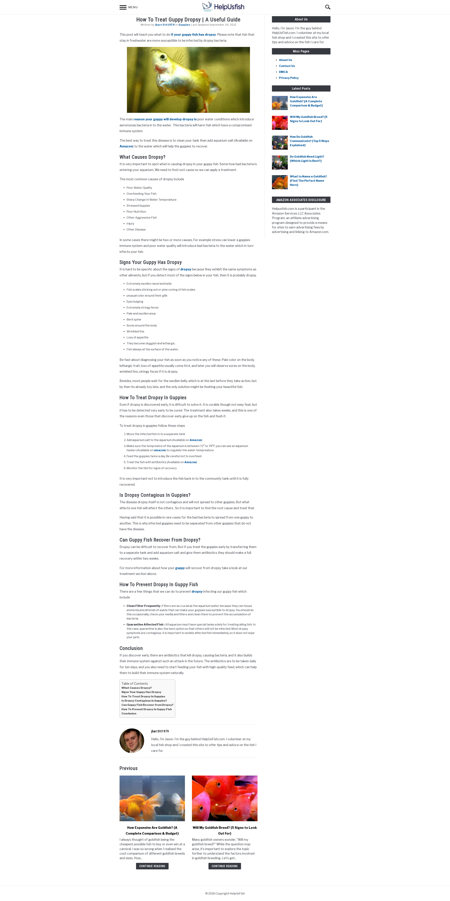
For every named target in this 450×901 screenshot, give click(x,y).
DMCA (283, 72)
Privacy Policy (289, 78)
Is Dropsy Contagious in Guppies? (144, 700)
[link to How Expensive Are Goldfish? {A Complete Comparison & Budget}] (152, 798)
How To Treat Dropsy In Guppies (143, 696)
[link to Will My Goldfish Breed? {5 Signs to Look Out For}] (224, 798)
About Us (285, 60)
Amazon (126, 146)
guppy (180, 568)
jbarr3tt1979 (165, 24)
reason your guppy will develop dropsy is (165, 119)
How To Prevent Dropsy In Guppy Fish (146, 709)
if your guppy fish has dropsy (193, 34)
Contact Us (287, 66)
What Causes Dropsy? (136, 687)
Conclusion (128, 713)
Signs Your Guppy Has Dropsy (141, 692)
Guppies (184, 24)
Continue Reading (152, 866)
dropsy (185, 269)
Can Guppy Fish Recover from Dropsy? (147, 704)
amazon (159, 450)
